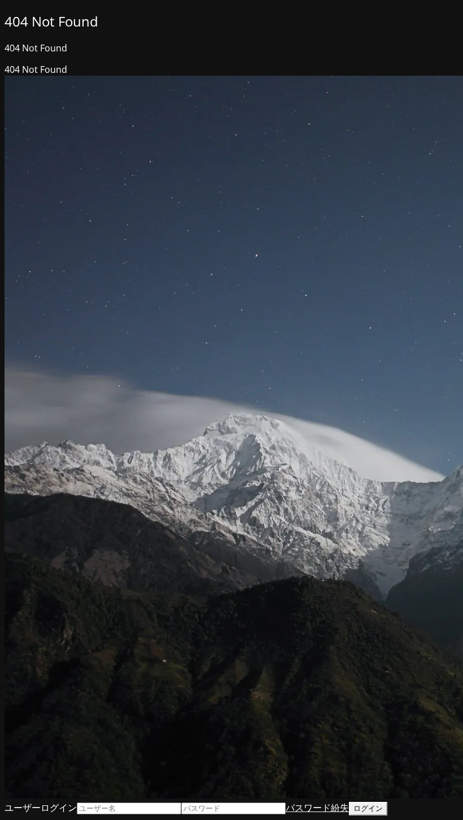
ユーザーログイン (41, 807)
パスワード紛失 (317, 807)
